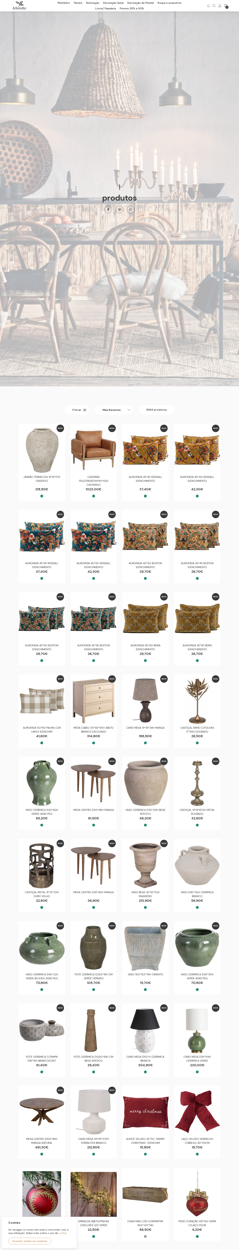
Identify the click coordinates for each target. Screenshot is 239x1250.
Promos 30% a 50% (132, 8)
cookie (63, 1233)
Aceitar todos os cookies (29, 1241)
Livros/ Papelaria (105, 8)
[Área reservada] (220, 5)
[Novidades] (208, 5)
